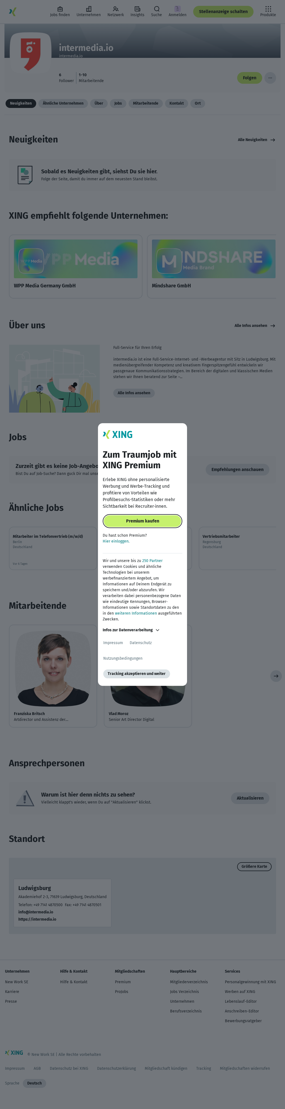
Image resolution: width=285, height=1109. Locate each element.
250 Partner (152, 560)
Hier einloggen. (116, 541)
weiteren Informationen (136, 613)
